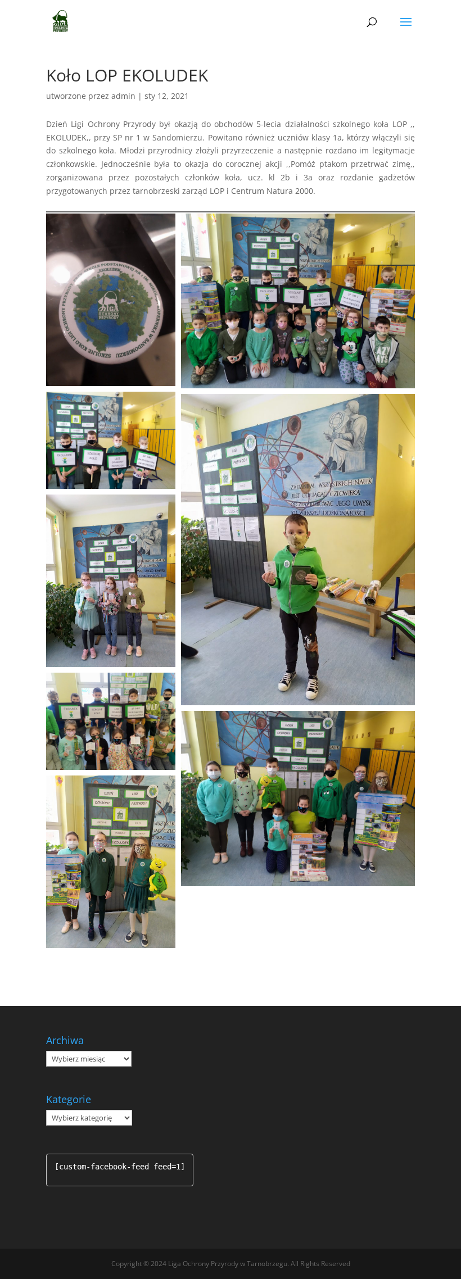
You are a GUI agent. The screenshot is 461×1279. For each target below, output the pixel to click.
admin (123, 95)
